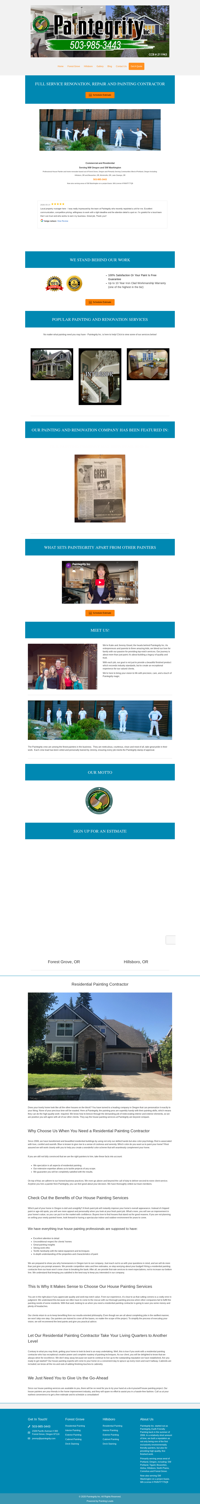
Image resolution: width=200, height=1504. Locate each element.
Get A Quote (136, 66)
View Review (64, 232)
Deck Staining (72, 1444)
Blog (109, 66)
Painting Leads (106, 1501)
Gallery (100, 66)
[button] (37, 492)
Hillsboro (88, 66)
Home (61, 66)
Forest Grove (73, 66)
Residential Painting (75, 1426)
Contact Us (121, 66)
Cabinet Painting (73, 1439)
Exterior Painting (73, 1435)
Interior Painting (73, 1430)
